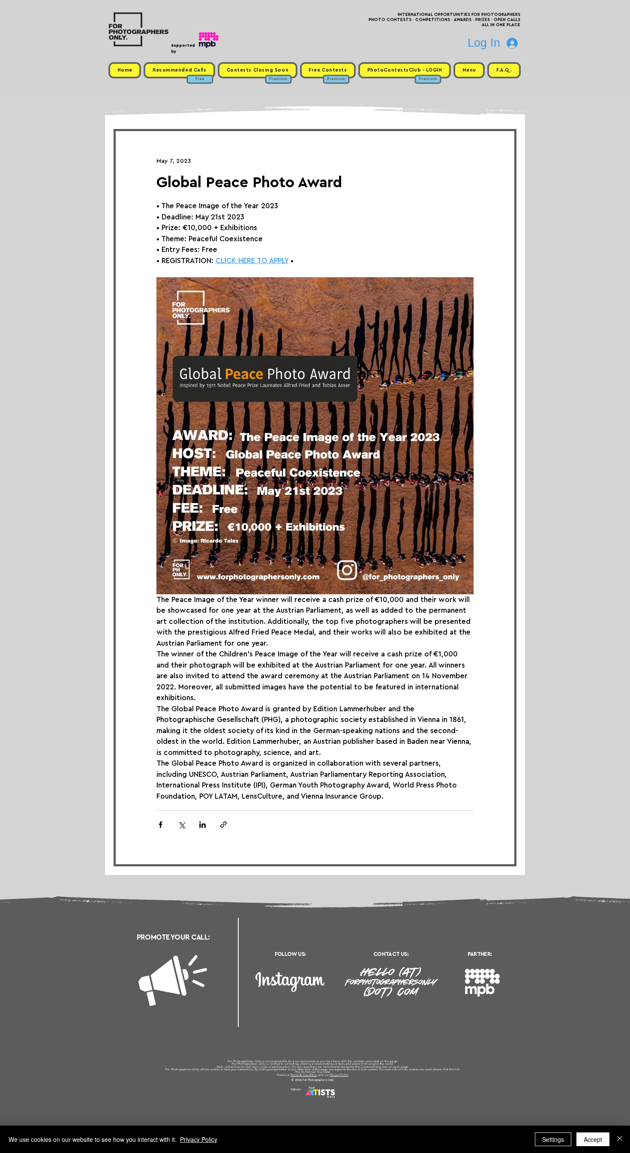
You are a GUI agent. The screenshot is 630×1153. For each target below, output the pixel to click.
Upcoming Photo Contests (267, 1100)
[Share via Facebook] (160, 825)
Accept (593, 1139)
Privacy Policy (339, 1075)
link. (457, 1069)
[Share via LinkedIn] (202, 825)
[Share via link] (223, 825)
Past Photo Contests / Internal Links (343, 1100)
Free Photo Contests (301, 1100)
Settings (553, 1139)
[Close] (620, 1139)
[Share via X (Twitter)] (181, 825)
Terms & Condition (304, 1075)
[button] (469, 70)
